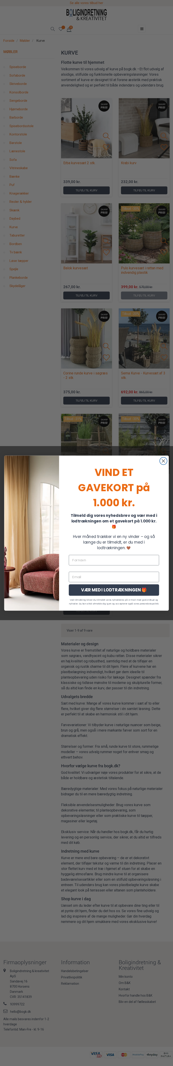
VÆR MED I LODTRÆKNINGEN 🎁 (114, 590)
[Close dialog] (163, 460)
